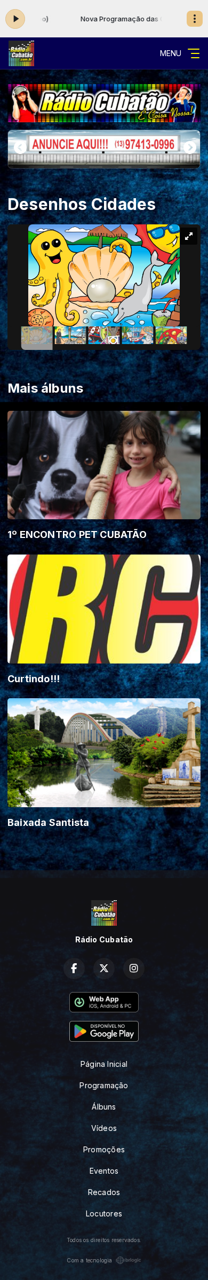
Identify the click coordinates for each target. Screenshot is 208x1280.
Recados (104, 1192)
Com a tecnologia (89, 1260)
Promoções (104, 1149)
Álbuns (104, 1106)
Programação (103, 1085)
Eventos (104, 1170)
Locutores (104, 1213)
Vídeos (104, 1128)
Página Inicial (104, 1063)
